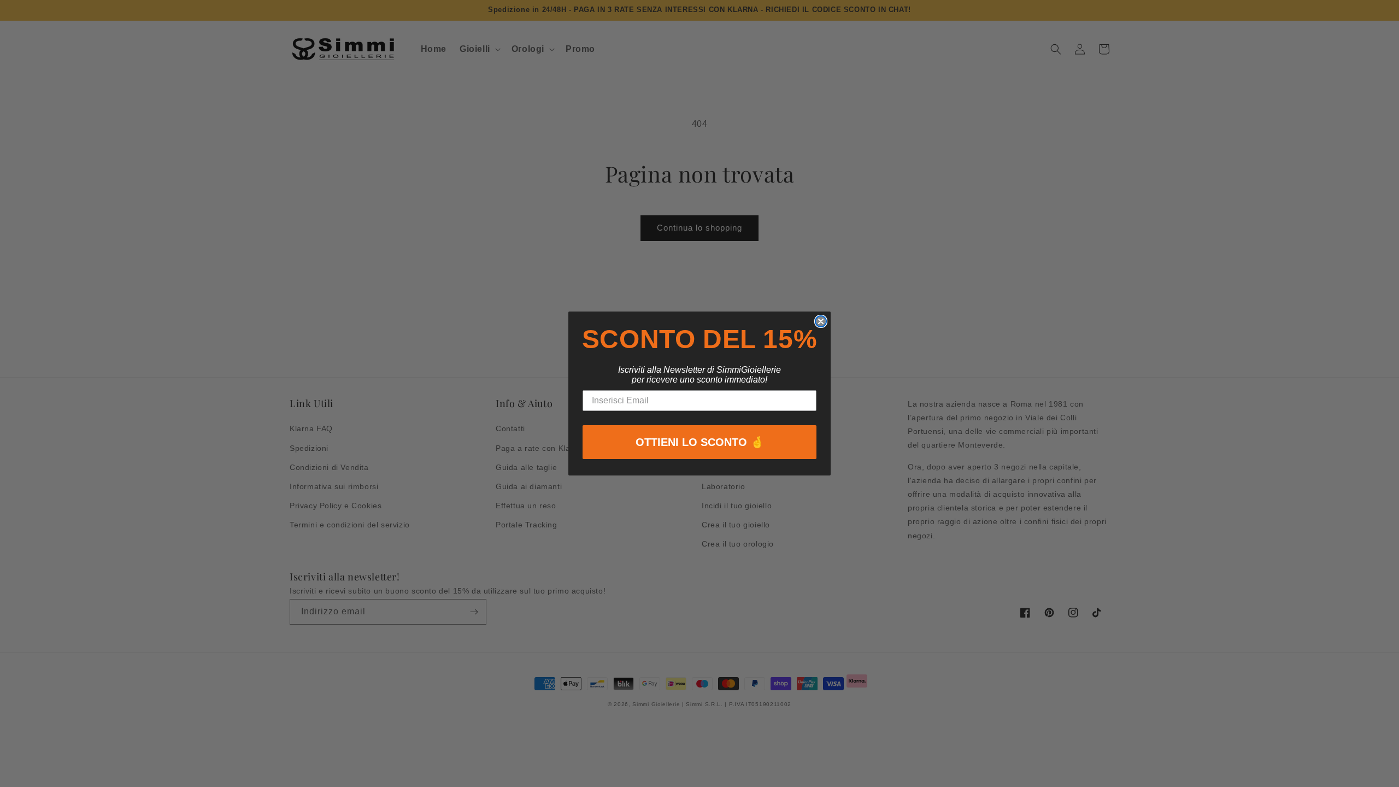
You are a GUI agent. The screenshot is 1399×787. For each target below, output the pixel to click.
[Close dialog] (820, 321)
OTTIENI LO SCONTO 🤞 (700, 442)
